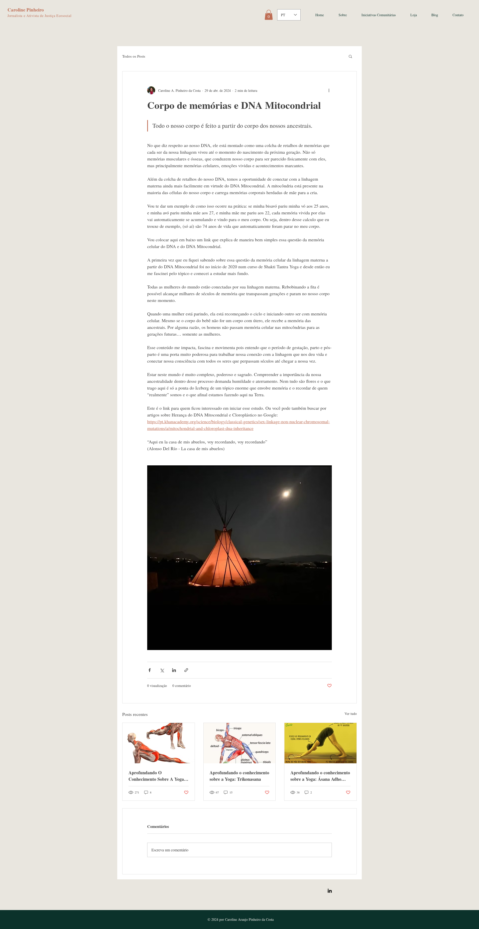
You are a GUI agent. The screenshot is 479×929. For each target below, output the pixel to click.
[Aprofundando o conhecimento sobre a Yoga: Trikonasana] (240, 743)
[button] (268, 15)
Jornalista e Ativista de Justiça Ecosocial (39, 15)
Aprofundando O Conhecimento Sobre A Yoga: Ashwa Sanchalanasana (156, 775)
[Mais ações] (329, 90)
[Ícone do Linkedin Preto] (330, 891)
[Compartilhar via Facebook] (149, 670)
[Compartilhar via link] (186, 670)
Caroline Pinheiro (25, 9)
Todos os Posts (133, 56)
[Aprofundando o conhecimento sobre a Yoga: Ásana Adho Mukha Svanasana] (320, 743)
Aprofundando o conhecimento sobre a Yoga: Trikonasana (239, 775)
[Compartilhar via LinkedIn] (174, 670)
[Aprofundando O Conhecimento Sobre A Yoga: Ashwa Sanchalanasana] (158, 743)
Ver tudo (351, 713)
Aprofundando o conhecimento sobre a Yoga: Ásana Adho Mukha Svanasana (320, 775)
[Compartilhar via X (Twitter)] (161, 670)
